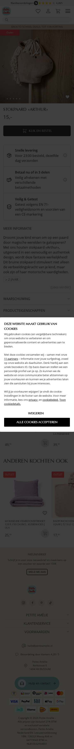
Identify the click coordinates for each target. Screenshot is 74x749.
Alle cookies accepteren (37, 422)
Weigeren (36, 413)
